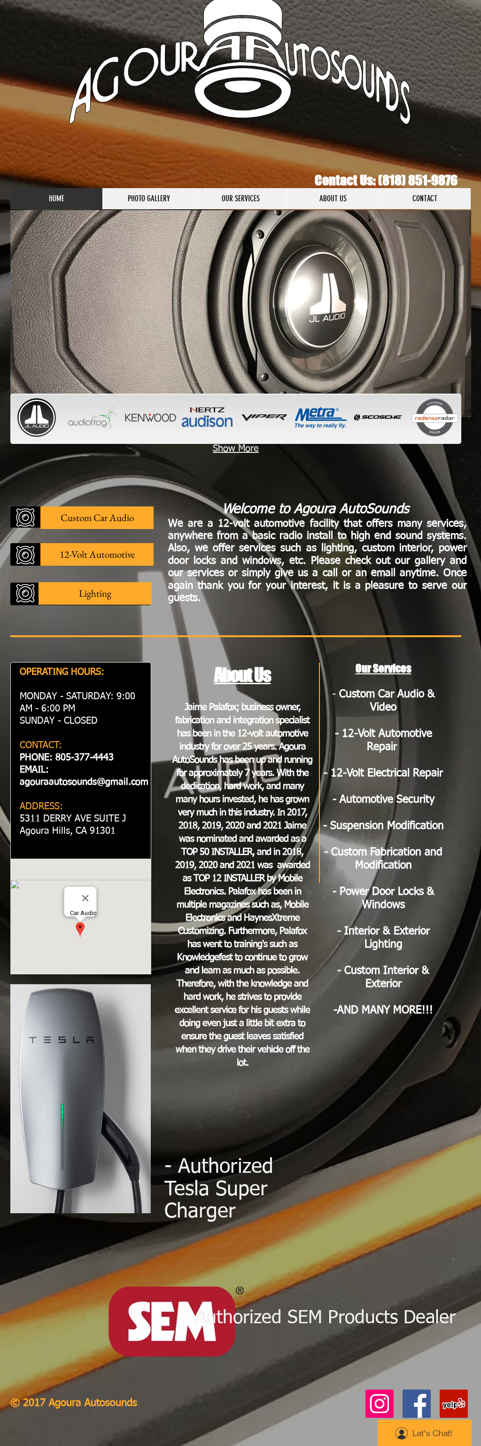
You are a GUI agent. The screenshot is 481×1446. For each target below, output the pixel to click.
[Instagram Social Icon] (379, 1404)
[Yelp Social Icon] (454, 1404)
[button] (240, 313)
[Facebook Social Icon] (417, 1404)
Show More (236, 448)
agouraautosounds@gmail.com (84, 782)
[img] (36, 417)
